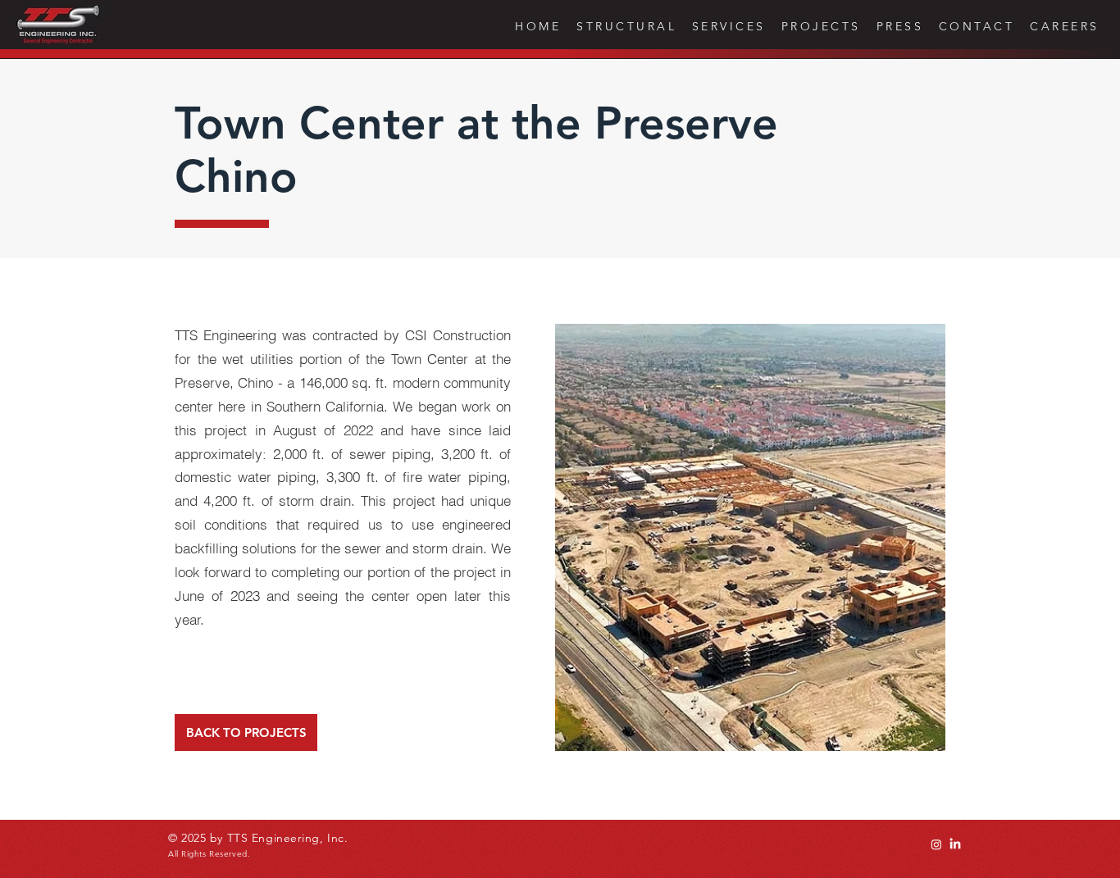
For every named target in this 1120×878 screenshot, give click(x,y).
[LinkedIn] (955, 844)
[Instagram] (936, 844)
